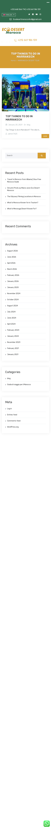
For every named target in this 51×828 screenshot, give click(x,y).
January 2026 (13, 281)
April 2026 (11, 263)
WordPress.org (13, 427)
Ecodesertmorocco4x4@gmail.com (27, 19)
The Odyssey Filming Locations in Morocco (24, 196)
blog (28, 125)
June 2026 (11, 257)
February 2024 (13, 330)
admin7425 (12, 134)
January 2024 (13, 336)
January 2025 (13, 287)
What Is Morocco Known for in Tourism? (22, 203)
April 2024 (11, 324)
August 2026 (12, 251)
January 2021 (12, 354)
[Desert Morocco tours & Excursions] (13, 31)
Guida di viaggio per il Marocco (19, 384)
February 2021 (13, 348)
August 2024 (12, 306)
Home (13, 61)
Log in (9, 409)
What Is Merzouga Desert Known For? (22, 209)
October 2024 (13, 300)
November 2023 (13, 342)
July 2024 (11, 312)
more (45, 136)
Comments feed (13, 421)
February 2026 (13, 275)
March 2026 (12, 269)
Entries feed (12, 415)
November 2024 (13, 293)
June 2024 (11, 318)
